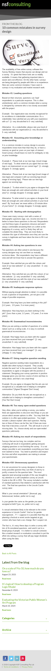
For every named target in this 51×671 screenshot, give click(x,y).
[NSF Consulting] (16, 4)
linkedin (17, 658)
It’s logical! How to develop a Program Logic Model (23, 585)
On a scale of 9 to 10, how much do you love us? (23, 570)
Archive (6, 629)
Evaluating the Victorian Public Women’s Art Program (24, 601)
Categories (8, 618)
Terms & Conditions (11, 667)
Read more (6, 579)
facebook (5, 658)
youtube (22, 658)
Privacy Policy (27, 667)
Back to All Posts (9, 553)
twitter (11, 658)
